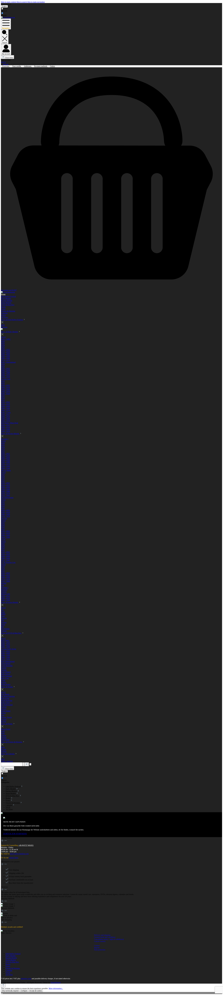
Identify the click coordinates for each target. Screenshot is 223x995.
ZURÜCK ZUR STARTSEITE (15, 834)
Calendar (9, 970)
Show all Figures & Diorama (12, 742)
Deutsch (4, 11)
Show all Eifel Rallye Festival (12, 320)
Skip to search (21, 2)
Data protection (99, 950)
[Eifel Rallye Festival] (2, 329)
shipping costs (26, 979)
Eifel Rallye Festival (13, 954)
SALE (8, 972)
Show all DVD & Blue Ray (11, 633)
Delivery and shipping (102, 935)
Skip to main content (8, 2)
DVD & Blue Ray (12, 962)
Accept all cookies (36, 991)
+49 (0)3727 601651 (26, 845)
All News (9, 975)
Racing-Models (11, 958)
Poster (8, 966)
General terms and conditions (104, 937)
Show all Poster (7, 724)
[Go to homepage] (8, 17)
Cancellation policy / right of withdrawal (109, 939)
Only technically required (10, 991)
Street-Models (11, 960)
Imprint (96, 948)
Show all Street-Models (10, 602)
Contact (97, 946)
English (4, 15)
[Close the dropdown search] (26, 764)
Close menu (9, 58)
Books (8, 964)
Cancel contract (6, 4)
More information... (56, 988)
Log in (3, 62)
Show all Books (7, 687)
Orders (52, 66)
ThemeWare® (55, 982)
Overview (6, 66)
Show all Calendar (8, 754)
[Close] (2, 993)
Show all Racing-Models (10, 434)
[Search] (23, 764)
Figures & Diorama (13, 968)
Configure (24, 991)
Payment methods (41, 66)
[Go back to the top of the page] (3, 985)
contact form (13, 858)
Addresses (28, 66)
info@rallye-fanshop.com (19, 854)
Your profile (16, 66)
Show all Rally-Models (9, 332)
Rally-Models (11, 956)
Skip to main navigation (36, 2)
